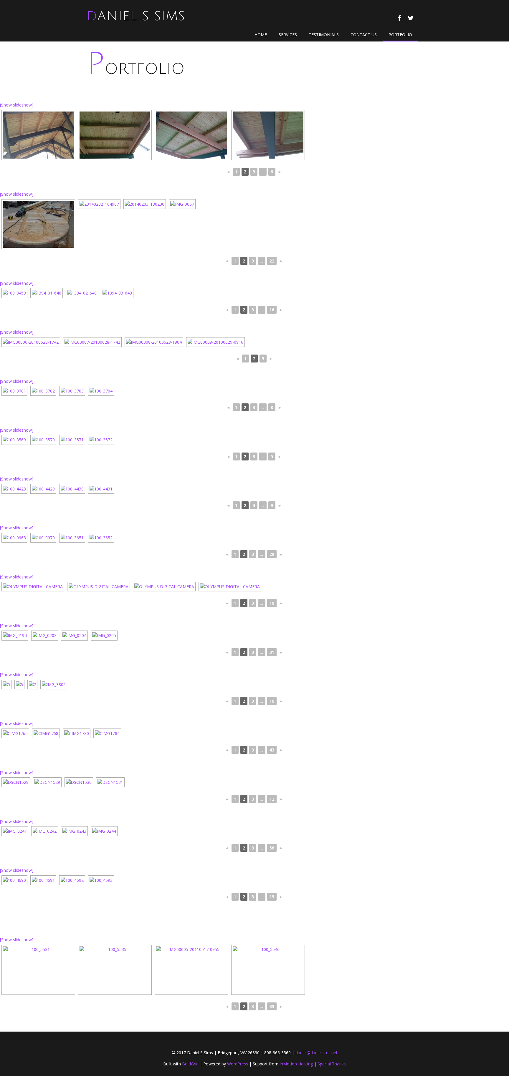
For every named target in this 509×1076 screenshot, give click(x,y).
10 (272, 603)
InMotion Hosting (296, 1064)
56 (272, 848)
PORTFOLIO (400, 34)
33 (272, 1006)
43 (272, 750)
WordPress (237, 1064)
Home (260, 34)
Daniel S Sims (136, 16)
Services (288, 34)
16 (272, 309)
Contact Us (364, 34)
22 (272, 261)
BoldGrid (190, 1064)
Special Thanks (332, 1064)
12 (272, 799)
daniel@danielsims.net (316, 1052)
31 (272, 652)
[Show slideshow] (16, 105)
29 (272, 554)
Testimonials (324, 34)
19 (272, 896)
